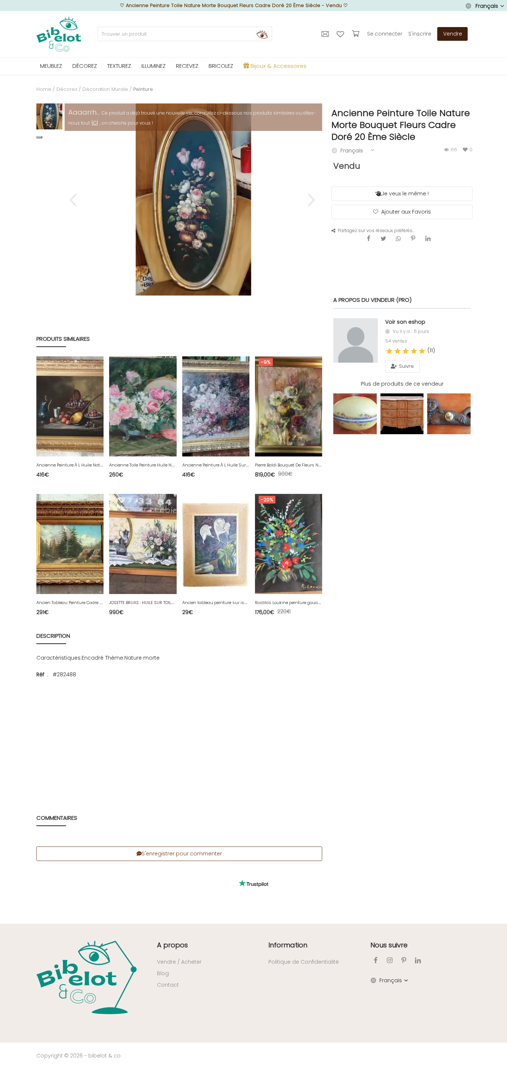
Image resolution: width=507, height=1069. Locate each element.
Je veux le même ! (405, 193)
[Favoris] (341, 34)
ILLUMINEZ (153, 66)
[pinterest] (404, 960)
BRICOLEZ (221, 66)
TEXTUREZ (119, 66)
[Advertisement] (179, 739)
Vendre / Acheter (179, 962)
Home (43, 89)
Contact (168, 985)
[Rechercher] (262, 34)
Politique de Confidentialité (303, 962)
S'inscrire (419, 33)
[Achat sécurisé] (356, 34)
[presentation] (74, 199)
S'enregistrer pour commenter (182, 853)
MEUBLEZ (51, 66)
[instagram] (390, 960)
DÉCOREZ (84, 66)
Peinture (143, 89)
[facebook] (375, 960)
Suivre (406, 366)
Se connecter (384, 33)
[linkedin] (418, 960)
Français (487, 6)
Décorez (66, 89)
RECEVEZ (187, 66)
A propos (172, 945)
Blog (163, 973)
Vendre (452, 33)
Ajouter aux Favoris (406, 211)
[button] (39, 137)
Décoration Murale (105, 89)
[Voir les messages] (326, 34)
